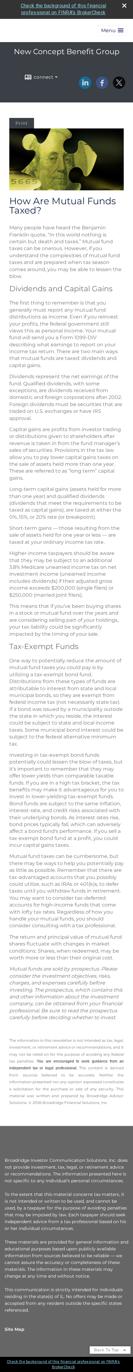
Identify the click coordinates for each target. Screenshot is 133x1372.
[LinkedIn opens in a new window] (85, 86)
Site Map (14, 1329)
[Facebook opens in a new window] (102, 86)
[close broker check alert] (124, 5)
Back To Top (107, 1350)
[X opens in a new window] (119, 86)
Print (21, 123)
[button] (112, 30)
